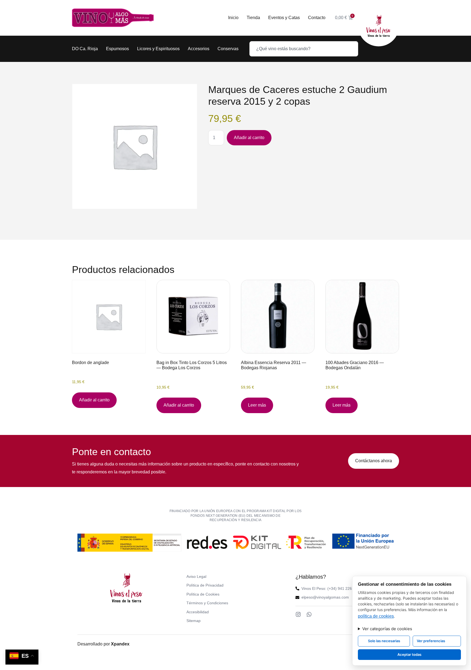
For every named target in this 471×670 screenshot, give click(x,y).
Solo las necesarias (384, 641)
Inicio (233, 17)
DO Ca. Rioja (85, 48)
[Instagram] (298, 614)
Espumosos (117, 48)
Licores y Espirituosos (158, 48)
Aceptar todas (409, 654)
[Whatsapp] (309, 614)
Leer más (257, 405)
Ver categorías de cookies (387, 628)
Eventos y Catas (284, 17)
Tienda (253, 17)
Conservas (228, 48)
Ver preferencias (431, 641)
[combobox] (303, 48)
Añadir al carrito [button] (94, 400)
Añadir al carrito (249, 137)
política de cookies (376, 616)
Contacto (316, 17)
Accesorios (198, 48)
